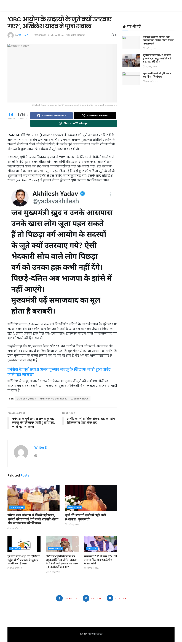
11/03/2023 (40, 35)
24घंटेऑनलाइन (94, 634)
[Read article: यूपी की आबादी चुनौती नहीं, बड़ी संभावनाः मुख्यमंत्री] (91, 498)
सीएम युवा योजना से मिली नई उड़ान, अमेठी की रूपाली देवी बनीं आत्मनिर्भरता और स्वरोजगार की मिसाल (32, 519)
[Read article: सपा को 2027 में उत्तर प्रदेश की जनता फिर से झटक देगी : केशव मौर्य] (100, 544)
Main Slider (58, 35)
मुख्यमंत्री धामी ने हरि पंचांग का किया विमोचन (157, 75)
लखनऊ (81, 35)
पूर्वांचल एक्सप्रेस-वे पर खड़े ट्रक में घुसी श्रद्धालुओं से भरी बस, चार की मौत (157, 59)
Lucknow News (80, 398)
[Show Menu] (173, 5)
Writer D (23, 35)
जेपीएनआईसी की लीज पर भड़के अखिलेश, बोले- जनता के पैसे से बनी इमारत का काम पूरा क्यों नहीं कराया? (62, 562)
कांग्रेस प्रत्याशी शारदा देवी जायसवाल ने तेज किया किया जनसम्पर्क (158, 40)
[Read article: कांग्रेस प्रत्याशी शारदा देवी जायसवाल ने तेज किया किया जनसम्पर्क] (131, 42)
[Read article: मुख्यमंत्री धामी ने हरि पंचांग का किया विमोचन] (131, 78)
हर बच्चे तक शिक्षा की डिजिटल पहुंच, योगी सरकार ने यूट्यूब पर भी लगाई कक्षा (23, 560)
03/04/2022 (151, 81)
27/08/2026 (15, 528)
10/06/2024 (151, 66)
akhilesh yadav (26, 398)
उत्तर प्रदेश (71, 35)
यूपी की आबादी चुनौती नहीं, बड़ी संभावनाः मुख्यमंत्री (85, 517)
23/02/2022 (151, 48)
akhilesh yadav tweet (53, 398)
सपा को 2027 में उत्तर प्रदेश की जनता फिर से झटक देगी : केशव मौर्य (100, 560)
